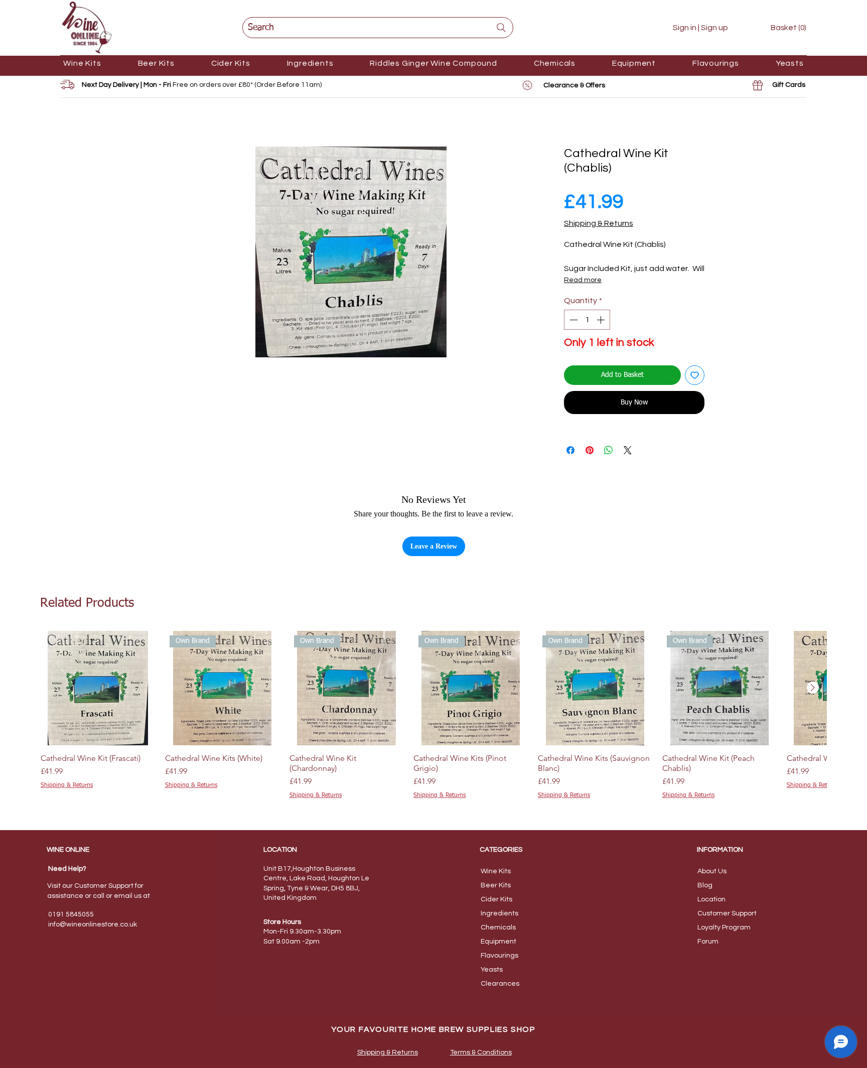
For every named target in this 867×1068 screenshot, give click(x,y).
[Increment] (602, 319)
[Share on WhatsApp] (609, 450)
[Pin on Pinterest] (590, 450)
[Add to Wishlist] (694, 375)
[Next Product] (813, 688)
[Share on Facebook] (570, 450)
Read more (583, 280)
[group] (433, 720)
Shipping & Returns (598, 223)
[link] (781, 27)
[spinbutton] (587, 319)
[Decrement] (572, 319)
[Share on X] (628, 450)
